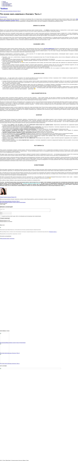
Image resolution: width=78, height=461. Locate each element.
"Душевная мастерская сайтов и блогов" (32, 183)
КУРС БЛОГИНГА (6, 4)
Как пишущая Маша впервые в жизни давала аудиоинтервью (12, 202)
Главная (4, 1)
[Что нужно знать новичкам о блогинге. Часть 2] (10, 11)
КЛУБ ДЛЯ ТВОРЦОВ (7, 5)
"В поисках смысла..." (53, 231)
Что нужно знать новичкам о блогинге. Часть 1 (10, 201)
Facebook (5, 197)
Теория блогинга (3, 16)
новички (2, 187)
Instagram (9, 197)
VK (15, 197)
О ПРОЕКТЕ (5, 2)
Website (1, 197)
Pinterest (13, 197)
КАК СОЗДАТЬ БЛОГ (7, 3)
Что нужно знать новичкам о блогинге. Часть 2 (10, 353)
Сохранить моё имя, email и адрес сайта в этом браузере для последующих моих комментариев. (21, 216)
